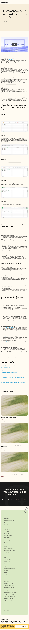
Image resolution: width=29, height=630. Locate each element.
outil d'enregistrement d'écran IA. (9, 336)
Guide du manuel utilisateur (5, 367)
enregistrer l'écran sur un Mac (9, 327)
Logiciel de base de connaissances (7, 370)
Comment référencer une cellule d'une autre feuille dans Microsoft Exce (13, 382)
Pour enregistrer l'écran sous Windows (9, 341)
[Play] (14, 44)
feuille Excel (10, 59)
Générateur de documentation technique (8, 365)
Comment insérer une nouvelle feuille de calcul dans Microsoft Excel (12, 377)
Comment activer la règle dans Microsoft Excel (9, 372)
